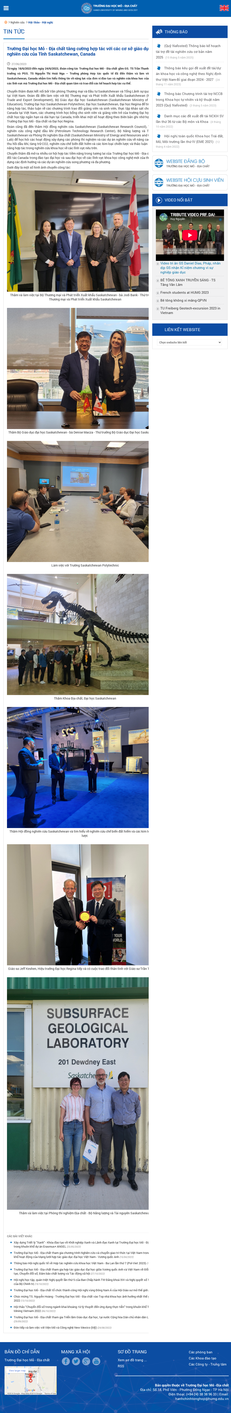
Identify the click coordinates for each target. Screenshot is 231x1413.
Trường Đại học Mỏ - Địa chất (27, 1360)
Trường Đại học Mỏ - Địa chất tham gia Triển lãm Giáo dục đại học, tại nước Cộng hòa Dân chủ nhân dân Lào (83, 1317)
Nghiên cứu (18, 22)
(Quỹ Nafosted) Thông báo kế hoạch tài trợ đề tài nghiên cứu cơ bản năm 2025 (188, 51)
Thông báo (176, 31)
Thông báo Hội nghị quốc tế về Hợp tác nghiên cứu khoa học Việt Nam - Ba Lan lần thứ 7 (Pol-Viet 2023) (80, 1263)
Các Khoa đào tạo (202, 1358)
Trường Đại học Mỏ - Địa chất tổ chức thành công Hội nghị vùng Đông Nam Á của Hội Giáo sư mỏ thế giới (81, 1290)
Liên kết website (182, 329)
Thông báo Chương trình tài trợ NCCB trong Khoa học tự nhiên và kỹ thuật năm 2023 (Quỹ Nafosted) (189, 99)
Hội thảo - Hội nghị (40, 22)
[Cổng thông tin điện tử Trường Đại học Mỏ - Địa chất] (6, 22)
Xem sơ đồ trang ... (132, 1360)
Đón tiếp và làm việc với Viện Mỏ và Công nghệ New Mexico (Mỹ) (55, 1327)
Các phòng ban (201, 1352)
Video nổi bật (179, 200)
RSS (121, 1366)
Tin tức (14, 31)
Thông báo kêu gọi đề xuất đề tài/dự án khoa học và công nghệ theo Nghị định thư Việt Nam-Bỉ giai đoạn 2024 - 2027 (188, 74)
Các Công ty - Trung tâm (207, 1364)
